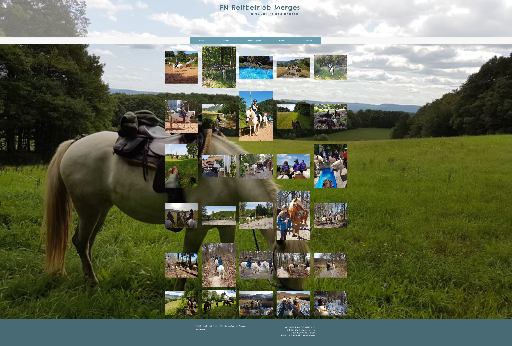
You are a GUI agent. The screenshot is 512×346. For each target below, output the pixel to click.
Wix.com (242, 326)
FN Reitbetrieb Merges (260, 7)
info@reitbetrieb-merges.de (301, 330)
